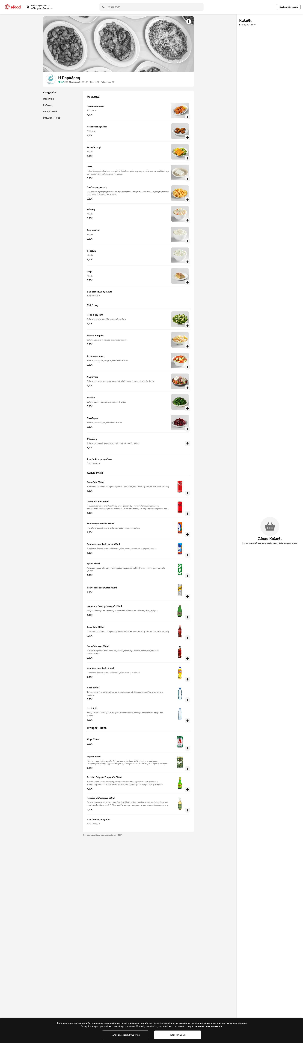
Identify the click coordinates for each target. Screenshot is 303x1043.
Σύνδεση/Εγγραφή (288, 7)
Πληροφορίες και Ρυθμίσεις (125, 1035)
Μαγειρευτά (74, 82)
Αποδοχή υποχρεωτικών (207, 1026)
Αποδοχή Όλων (177, 1035)
